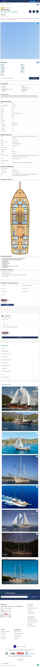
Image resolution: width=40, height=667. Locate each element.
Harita (3, 374)
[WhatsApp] (38, 665)
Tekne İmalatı (3, 633)
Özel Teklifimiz (4, 356)
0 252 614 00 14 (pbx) (8, 317)
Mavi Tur (3, 348)
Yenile (8, 300)
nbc (22, 658)
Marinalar (15, 638)
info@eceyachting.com (9, 608)
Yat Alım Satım (3, 638)
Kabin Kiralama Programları (32, 620)
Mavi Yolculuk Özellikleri (6, 371)
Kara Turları (3, 635)
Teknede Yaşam (5, 362)
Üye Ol (33, 596)
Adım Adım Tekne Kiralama (7, 354)
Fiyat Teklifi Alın (34, 78)
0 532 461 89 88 (8, 611)
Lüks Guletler (29, 609)
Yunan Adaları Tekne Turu (31, 622)
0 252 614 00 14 (8, 609)
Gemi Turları (29, 624)
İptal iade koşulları (4, 665)
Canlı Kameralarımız (5, 351)
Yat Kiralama (30, 604)
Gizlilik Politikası (12, 665)
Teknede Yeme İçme (5, 365)
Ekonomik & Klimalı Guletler (32, 608)
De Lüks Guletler (30, 611)
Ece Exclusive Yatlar (31, 613)
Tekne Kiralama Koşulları (6, 359)
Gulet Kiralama (30, 606)
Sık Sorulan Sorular (17, 631)
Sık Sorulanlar (4, 368)
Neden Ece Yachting (5, 377)
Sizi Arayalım (8, 315)
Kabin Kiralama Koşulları (31, 626)
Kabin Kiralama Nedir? (31, 618)
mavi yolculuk (36, 18)
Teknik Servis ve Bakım (5, 631)
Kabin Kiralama (30, 617)
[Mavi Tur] (20, 646)
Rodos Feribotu (3, 636)
